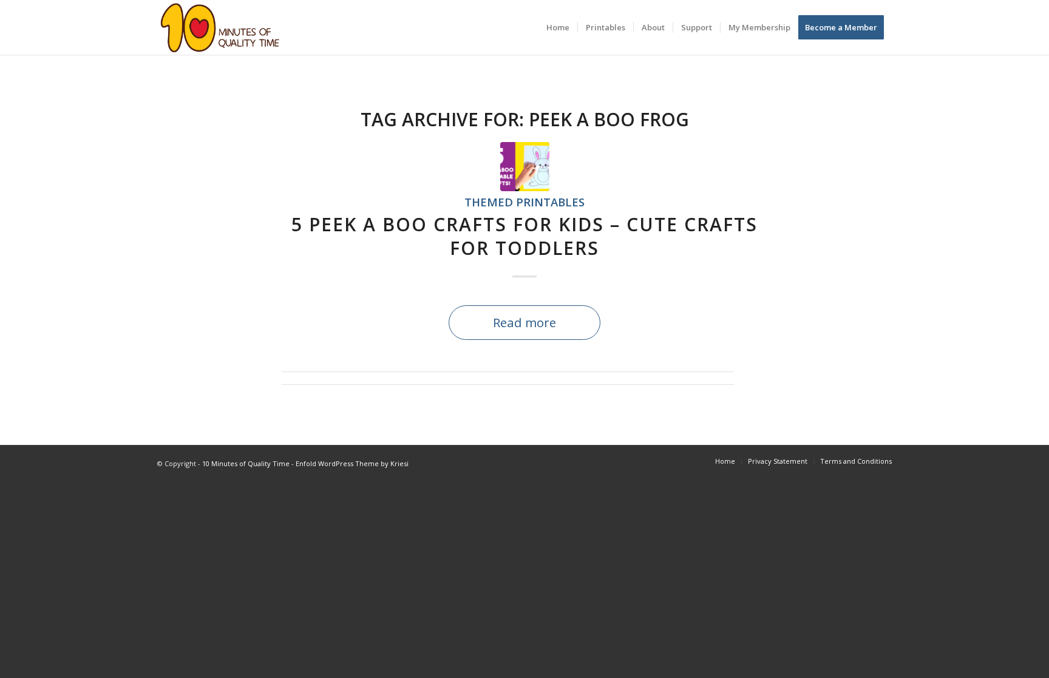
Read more (524, 322)
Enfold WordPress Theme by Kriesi (352, 463)
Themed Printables (524, 201)
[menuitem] (557, 27)
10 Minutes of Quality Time (246, 463)
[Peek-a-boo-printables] (524, 166)
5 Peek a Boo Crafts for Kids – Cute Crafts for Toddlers (524, 236)
